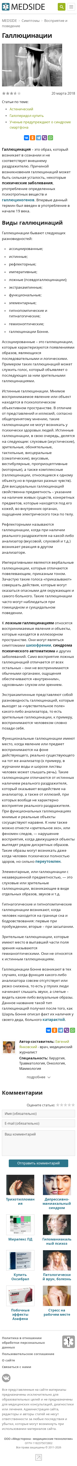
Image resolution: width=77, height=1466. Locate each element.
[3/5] (11, 93)
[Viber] (44, 137)
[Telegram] (38, 137)
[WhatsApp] (50, 137)
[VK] (6, 1378)
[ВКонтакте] (26, 137)
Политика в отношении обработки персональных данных (23, 1342)
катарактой (54, 1019)
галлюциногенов (18, 199)
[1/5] (4, 93)
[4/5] (15, 93)
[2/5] (8, 93)
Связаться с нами (16, 1367)
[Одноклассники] (32, 137)
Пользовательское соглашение (28, 1354)
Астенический (21, 109)
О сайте (8, 1360)
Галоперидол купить (27, 115)
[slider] (65, 1105)
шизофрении (38, 645)
